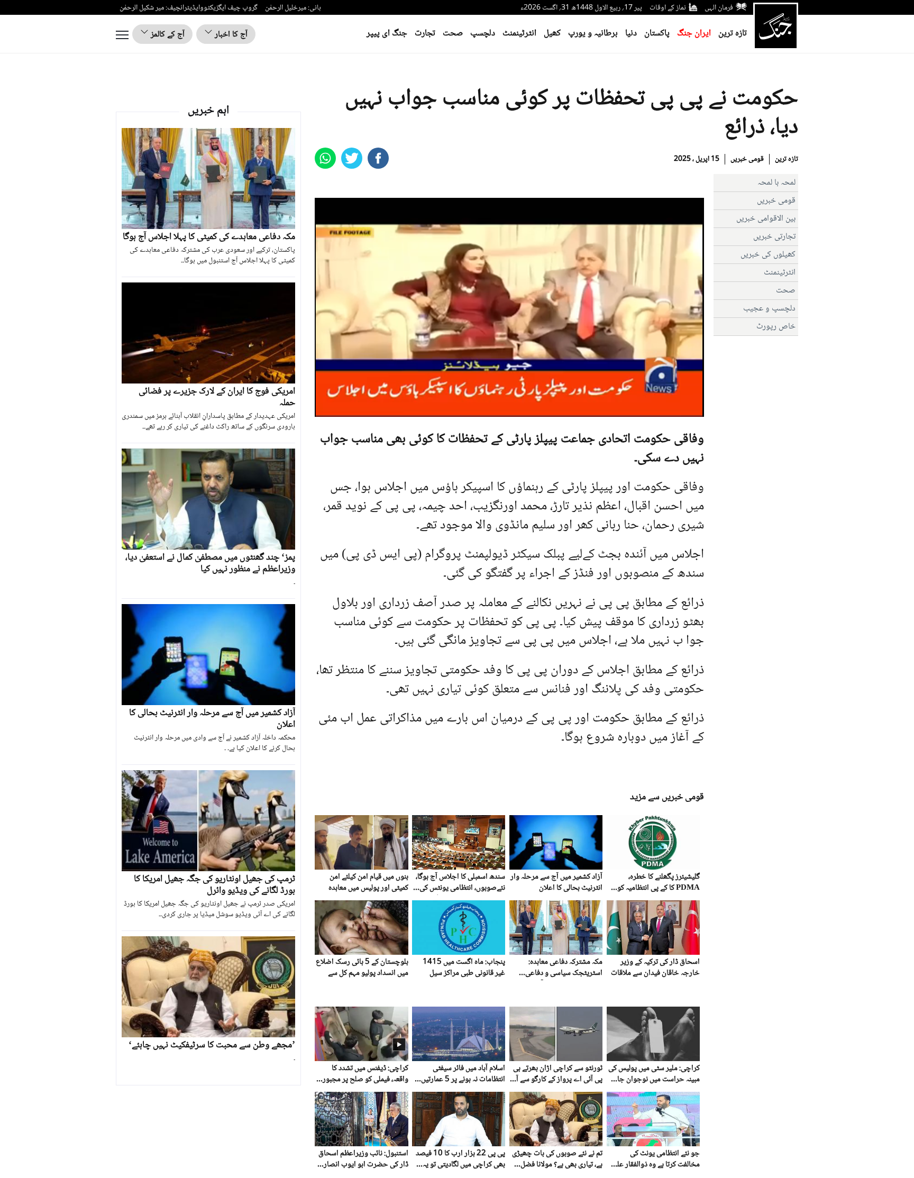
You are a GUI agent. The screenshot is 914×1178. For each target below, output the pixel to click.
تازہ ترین (732, 33)
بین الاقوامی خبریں (766, 219)
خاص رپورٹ (776, 326)
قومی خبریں (747, 159)
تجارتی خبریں (774, 237)
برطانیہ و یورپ (593, 33)
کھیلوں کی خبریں (768, 255)
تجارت (425, 33)
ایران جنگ (694, 33)
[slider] (508, 408)
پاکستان (657, 33)
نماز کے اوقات (668, 8)
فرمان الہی (719, 8)
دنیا (631, 33)
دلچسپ (482, 33)
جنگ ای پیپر (387, 33)
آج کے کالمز (167, 35)
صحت (453, 33)
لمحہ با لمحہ (776, 183)
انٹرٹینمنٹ (519, 33)
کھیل (552, 33)
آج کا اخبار (230, 35)
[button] (346, 409)
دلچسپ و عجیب (769, 309)
